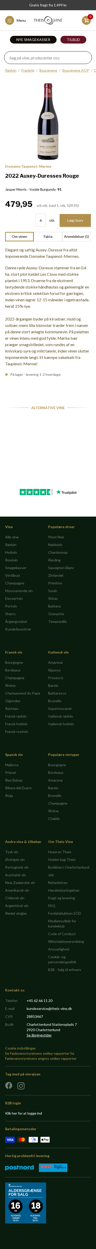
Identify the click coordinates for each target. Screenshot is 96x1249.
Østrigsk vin (15, 859)
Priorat (10, 772)
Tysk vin (11, 852)
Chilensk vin (14, 898)
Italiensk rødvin (60, 716)
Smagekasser (15, 567)
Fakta (48, 236)
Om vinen (19, 236)
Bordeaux (12, 670)
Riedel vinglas (16, 913)
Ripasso (54, 670)
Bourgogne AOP (75, 70)
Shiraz (53, 598)
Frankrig (28, 70)
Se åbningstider (39, 1035)
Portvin (11, 606)
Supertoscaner (60, 708)
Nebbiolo (55, 544)
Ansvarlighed (58, 949)
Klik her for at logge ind (23, 1113)
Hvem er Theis (59, 852)
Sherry (10, 614)
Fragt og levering (61, 898)
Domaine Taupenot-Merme (28, 166)
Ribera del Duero (18, 788)
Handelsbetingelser (64, 890)
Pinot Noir (56, 537)
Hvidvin (11, 552)
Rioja (9, 795)
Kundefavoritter (18, 629)
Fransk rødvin (16, 716)
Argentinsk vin (16, 905)
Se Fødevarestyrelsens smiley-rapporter (37, 1053)
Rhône (10, 685)
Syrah (52, 591)
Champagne (14, 583)
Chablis (54, 818)
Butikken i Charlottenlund (68, 867)
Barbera (54, 606)
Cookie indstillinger (20, 1048)
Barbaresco (57, 693)
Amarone (55, 662)
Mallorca (11, 765)
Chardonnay (58, 552)
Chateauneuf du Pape (22, 693)
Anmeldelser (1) (76, 236)
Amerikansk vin (17, 890)
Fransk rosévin (16, 731)
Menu (21, 20)
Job (51, 875)
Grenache (56, 614)
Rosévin (11, 560)
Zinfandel (55, 575)
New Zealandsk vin (20, 882)
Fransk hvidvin (16, 724)
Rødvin (10, 70)
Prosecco (55, 678)
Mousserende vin (19, 591)
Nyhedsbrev (58, 882)
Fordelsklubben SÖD (64, 913)
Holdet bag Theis (62, 859)
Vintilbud (12, 575)
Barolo (53, 685)
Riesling (54, 560)
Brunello (54, 701)
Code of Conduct (62, 934)
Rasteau (11, 708)
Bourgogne (48, 70)
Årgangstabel (16, 621)
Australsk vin (15, 875)
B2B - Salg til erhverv (64, 969)
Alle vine (12, 537)
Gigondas (12, 701)
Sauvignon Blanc (61, 567)
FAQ (51, 905)
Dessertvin (14, 598)
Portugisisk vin (17, 867)
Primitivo (55, 583)
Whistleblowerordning (66, 941)
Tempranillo (57, 621)
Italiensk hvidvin (61, 724)
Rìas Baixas (14, 780)
